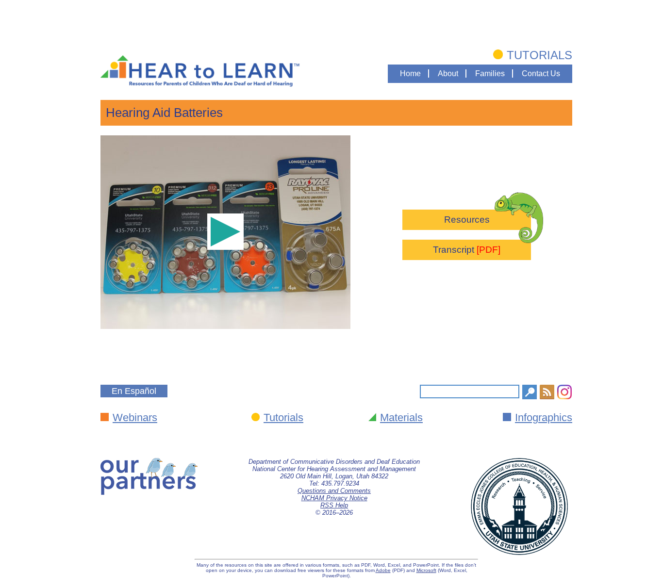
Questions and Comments (334, 490)
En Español (134, 391)
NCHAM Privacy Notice (334, 498)
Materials (401, 417)
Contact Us (541, 73)
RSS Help (334, 505)
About (448, 73)
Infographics (543, 417)
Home (410, 73)
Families (490, 73)
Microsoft (426, 570)
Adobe (383, 570)
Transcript (466, 250)
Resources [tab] (467, 219)
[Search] (529, 392)
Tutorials (539, 55)
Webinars (135, 417)
